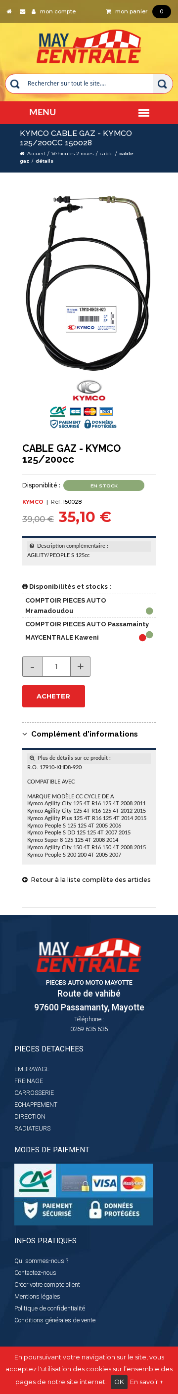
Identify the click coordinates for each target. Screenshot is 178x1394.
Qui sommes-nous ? (41, 1260)
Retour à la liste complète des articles (89, 879)
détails (44, 161)
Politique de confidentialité (49, 1308)
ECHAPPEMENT (35, 1104)
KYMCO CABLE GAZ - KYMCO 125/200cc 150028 (76, 138)
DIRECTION (29, 1116)
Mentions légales (37, 1296)
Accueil (36, 153)
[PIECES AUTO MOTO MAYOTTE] (89, 44)
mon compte (56, 11)
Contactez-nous (35, 1272)
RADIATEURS (32, 1128)
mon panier (137, 11)
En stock (104, 485)
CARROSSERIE (34, 1092)
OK (119, 1382)
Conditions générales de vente (54, 1320)
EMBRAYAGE (31, 1069)
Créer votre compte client (47, 1284)
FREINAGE (28, 1081)
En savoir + (146, 1382)
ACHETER (53, 696)
